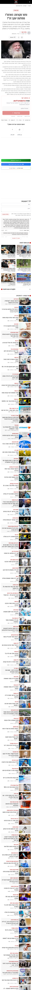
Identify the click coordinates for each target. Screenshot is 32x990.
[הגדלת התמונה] (28, 42)
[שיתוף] (18, 37)
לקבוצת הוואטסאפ (15, 160)
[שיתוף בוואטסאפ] (22, 37)
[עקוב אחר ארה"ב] (17, 120)
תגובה (2, 230)
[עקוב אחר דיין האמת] (9, 120)
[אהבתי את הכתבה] (19, 129)
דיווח (6, 230)
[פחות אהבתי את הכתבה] (12, 129)
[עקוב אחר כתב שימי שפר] (20, 32)
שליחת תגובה (5, 214)
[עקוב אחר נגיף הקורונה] (23, 120)
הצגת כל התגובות (16, 238)
